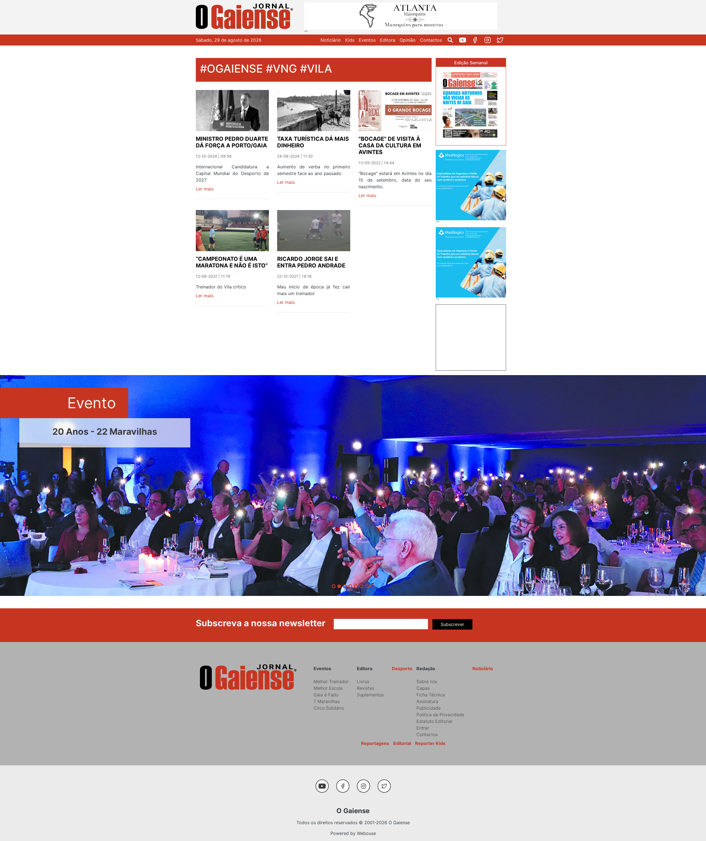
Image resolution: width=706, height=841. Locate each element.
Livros (363, 681)
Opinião (408, 40)
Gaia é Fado (326, 694)
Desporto (402, 668)
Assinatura (427, 701)
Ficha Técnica (430, 694)
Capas (423, 688)
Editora (387, 40)
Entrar (422, 728)
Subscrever (452, 624)
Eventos (367, 40)
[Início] (245, 17)
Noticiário (330, 40)
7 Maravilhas (327, 701)
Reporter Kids (430, 743)
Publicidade (428, 708)
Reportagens (375, 743)
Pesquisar (452, 40)
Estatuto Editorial (434, 721)
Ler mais (204, 189)
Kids (349, 40)
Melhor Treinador (331, 681)
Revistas (365, 688)
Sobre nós (426, 681)
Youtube (465, 40)
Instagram (490, 40)
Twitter (502, 40)
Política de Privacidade (440, 714)
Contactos (431, 40)
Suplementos (370, 694)
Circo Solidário (329, 708)
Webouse (366, 833)
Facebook (477, 40)
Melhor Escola (328, 688)
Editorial (402, 743)
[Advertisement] (470, 336)
